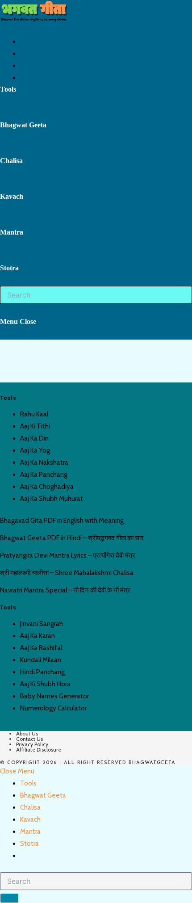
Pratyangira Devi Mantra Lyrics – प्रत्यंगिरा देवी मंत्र (67, 555)
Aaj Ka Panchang (43, 474)
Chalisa (30, 807)
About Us (27, 733)
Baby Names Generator (54, 696)
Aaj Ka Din (34, 438)
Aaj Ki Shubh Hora (45, 684)
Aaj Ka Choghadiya (47, 487)
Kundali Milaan (40, 660)
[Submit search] (9, 898)
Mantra (30, 831)
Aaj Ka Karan (37, 636)
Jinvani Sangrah (41, 624)
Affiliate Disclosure (38, 749)
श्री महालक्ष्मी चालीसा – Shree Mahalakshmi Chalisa (67, 573)
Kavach (30, 819)
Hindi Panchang (42, 672)
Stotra (29, 844)
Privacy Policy (32, 744)
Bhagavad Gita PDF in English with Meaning (62, 521)
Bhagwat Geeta (43, 795)
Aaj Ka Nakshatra (44, 462)
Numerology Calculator (53, 708)
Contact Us (29, 738)
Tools (28, 783)
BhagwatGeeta (152, 762)
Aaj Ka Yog (35, 450)
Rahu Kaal (34, 414)
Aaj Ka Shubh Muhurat (51, 499)
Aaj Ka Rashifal (41, 648)
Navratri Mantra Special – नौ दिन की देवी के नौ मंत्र (65, 590)
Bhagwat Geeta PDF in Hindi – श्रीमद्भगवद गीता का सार (72, 538)
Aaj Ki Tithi (35, 426)
